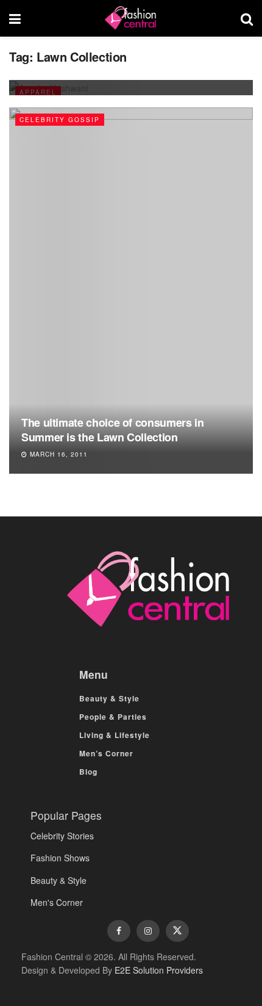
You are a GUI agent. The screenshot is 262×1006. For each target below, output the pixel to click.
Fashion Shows (60, 858)
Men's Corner (56, 902)
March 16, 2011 (57, 454)
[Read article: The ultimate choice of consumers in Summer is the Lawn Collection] (131, 290)
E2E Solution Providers (159, 970)
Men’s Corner (106, 753)
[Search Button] (247, 18)
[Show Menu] (15, 18)
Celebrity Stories (62, 836)
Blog (88, 771)
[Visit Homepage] (130, 18)
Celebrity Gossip (59, 119)
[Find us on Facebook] (118, 931)
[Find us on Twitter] (177, 931)
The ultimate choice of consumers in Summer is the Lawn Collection (112, 429)
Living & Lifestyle (114, 734)
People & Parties (113, 716)
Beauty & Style (109, 698)
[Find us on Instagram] (148, 931)
